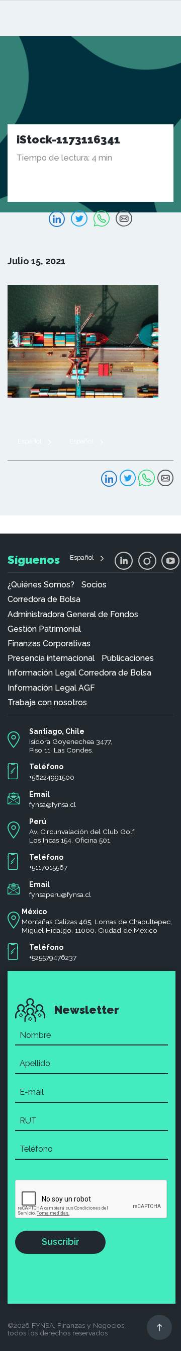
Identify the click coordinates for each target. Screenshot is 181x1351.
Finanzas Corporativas (49, 643)
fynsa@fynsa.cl (52, 804)
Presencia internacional (51, 658)
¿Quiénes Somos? (41, 584)
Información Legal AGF (51, 688)
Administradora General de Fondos (73, 614)
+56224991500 (51, 777)
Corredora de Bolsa (44, 599)
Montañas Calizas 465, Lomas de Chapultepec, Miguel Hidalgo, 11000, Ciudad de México (97, 926)
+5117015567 (48, 867)
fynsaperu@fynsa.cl (60, 894)
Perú (37, 821)
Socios (94, 584)
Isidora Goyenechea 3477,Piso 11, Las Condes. (70, 745)
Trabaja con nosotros (47, 702)
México (34, 912)
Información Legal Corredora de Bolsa (79, 673)
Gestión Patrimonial (44, 629)
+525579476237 (52, 957)
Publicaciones (128, 658)
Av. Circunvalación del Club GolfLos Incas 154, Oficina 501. (81, 836)
